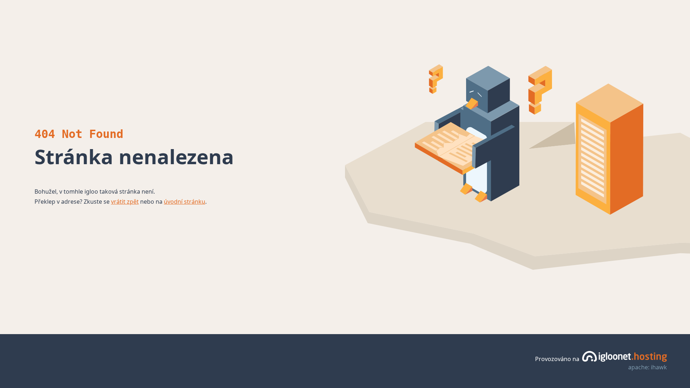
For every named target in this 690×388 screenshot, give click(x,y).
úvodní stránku (184, 201)
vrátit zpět (125, 201)
